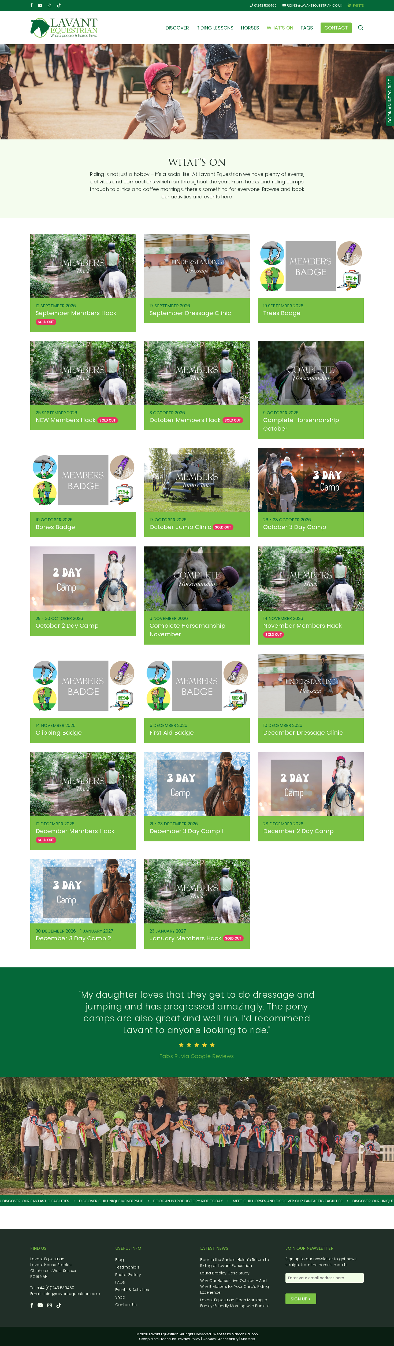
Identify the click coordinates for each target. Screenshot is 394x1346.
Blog (119, 1259)
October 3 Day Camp (294, 527)
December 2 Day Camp (298, 831)
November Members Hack (302, 626)
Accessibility (228, 1339)
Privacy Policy (189, 1339)
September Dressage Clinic (190, 313)
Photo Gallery (128, 1274)
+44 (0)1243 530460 (55, 1287)
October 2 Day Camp (67, 626)
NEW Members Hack (66, 420)
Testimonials (127, 1267)
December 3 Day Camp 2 (73, 938)
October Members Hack (185, 420)
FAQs (120, 1282)
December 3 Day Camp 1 (187, 831)
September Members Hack (76, 313)
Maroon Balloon (245, 1334)
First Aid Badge (172, 733)
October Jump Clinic (180, 527)
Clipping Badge (59, 733)
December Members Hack (75, 831)
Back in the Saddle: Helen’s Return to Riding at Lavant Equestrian (234, 1262)
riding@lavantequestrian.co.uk (71, 1293)
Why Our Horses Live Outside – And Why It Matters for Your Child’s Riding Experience (234, 1286)
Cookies (209, 1339)
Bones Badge (55, 527)
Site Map (248, 1339)
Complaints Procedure (157, 1339)
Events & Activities (132, 1289)
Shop (120, 1297)
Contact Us (126, 1304)
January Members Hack (185, 938)
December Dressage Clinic (303, 733)
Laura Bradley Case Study (225, 1273)
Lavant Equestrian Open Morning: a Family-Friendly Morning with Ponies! (234, 1302)
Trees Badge (281, 313)
